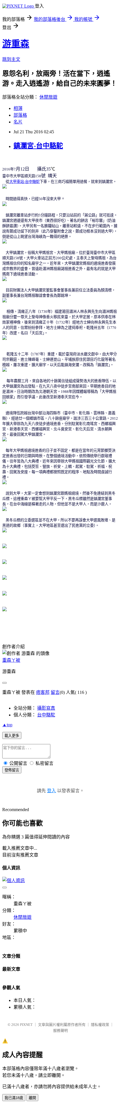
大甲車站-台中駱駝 (24, 182)
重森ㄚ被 (11, 660)
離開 (32, 1098)
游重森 (15, 44)
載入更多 (12, 736)
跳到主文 (11, 59)
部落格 (20, 115)
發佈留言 (12, 770)
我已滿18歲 (14, 1098)
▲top (7, 724)
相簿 (18, 108)
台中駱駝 (46, 714)
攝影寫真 (46, 708)
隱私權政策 (100, 1024)
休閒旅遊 (48, 97)
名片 (18, 121)
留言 (55, 692)
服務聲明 (60, 1030)
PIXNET (26, 1024)
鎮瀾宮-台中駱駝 (38, 145)
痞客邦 (43, 692)
